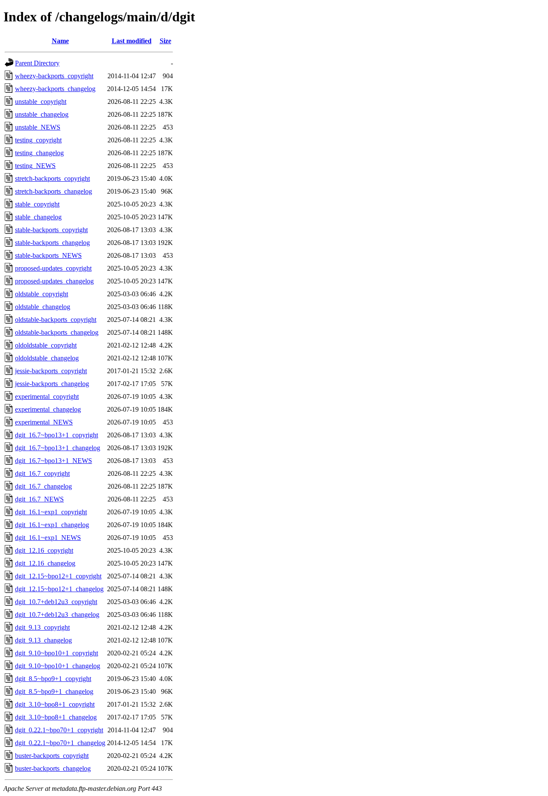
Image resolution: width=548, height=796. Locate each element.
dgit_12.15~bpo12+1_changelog (59, 589)
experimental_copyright (47, 396)
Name (60, 40)
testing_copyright (38, 140)
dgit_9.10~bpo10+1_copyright (56, 653)
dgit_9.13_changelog (43, 640)
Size (165, 40)
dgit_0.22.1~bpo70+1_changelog (60, 742)
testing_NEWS (35, 165)
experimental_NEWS (44, 422)
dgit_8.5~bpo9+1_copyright (53, 678)
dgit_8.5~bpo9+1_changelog (54, 691)
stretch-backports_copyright (52, 178)
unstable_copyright (40, 101)
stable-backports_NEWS (48, 255)
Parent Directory (37, 63)
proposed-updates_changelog (54, 281)
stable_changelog (38, 217)
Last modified (132, 40)
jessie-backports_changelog (52, 383)
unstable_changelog (41, 114)
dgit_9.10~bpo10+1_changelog (57, 665)
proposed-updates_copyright (53, 268)
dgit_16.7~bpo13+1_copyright (56, 435)
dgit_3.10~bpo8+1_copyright (55, 704)
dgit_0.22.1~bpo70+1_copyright (59, 730)
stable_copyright (37, 204)
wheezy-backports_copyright (54, 76)
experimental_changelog (48, 409)
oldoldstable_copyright (46, 345)
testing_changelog (39, 152)
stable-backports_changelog (52, 242)
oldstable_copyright (41, 294)
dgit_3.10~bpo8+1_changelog (56, 717)
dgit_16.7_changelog (43, 486)
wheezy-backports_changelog (55, 88)
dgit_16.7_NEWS (39, 499)
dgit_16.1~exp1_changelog (52, 524)
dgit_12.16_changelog (45, 563)
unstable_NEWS (37, 127)
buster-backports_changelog (53, 768)
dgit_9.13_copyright (42, 627)
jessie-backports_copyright (51, 370)
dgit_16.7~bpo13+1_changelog (57, 447)
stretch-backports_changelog (53, 191)
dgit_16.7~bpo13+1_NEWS (53, 460)
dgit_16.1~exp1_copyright (51, 512)
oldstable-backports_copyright (55, 319)
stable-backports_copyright (51, 229)
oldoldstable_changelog (47, 358)
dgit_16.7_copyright (42, 473)
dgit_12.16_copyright (44, 550)
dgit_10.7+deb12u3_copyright (56, 601)
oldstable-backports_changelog (56, 332)
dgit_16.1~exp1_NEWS (48, 537)
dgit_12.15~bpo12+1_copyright (58, 576)
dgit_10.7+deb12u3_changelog (57, 614)
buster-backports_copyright (52, 755)
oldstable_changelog (42, 306)
